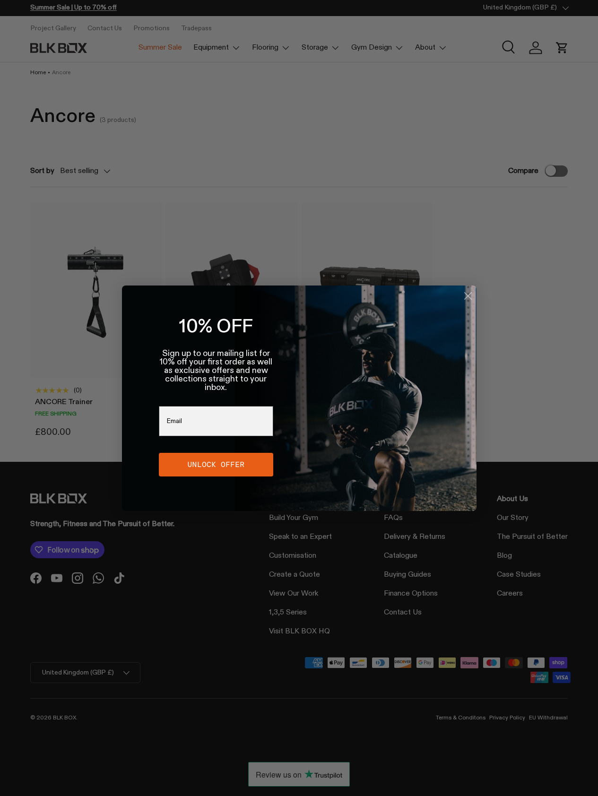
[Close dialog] (468, 295)
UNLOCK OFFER (216, 464)
